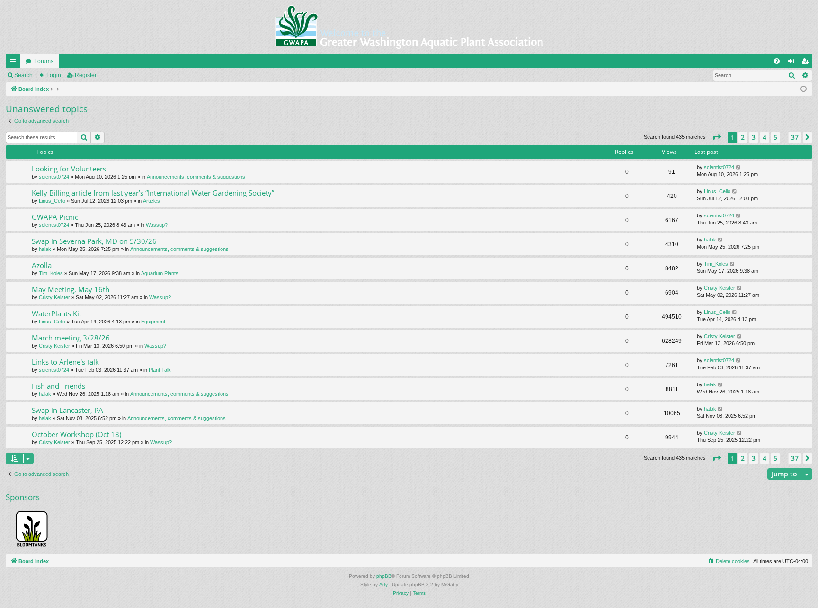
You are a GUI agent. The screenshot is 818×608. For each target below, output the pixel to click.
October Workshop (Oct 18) (76, 434)
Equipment (153, 321)
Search (23, 75)
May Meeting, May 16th (70, 289)
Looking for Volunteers (69, 168)
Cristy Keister (54, 297)
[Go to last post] (739, 167)
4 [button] (764, 137)
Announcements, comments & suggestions (196, 176)
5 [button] (775, 137)
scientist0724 (54, 176)
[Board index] (409, 27)
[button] (717, 137)
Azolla (42, 265)
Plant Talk (160, 370)
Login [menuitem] (793, 63)
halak (45, 249)
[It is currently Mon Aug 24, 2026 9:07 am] (803, 89)
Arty (383, 584)
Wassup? (157, 225)
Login (53, 75)
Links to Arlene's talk (65, 362)
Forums (43, 61)
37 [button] (795, 137)
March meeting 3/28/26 (71, 337)
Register (86, 75)
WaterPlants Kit (56, 313)
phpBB (383, 576)
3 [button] (754, 137)
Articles (151, 201)
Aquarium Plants (159, 273)
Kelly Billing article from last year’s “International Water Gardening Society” (153, 192)
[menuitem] (777, 61)
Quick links (14, 63)
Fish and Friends (58, 386)
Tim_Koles (51, 273)
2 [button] (743, 137)
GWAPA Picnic (55, 217)
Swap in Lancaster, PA (67, 410)
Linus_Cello (52, 201)
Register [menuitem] (807, 63)
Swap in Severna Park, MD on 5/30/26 (94, 241)
